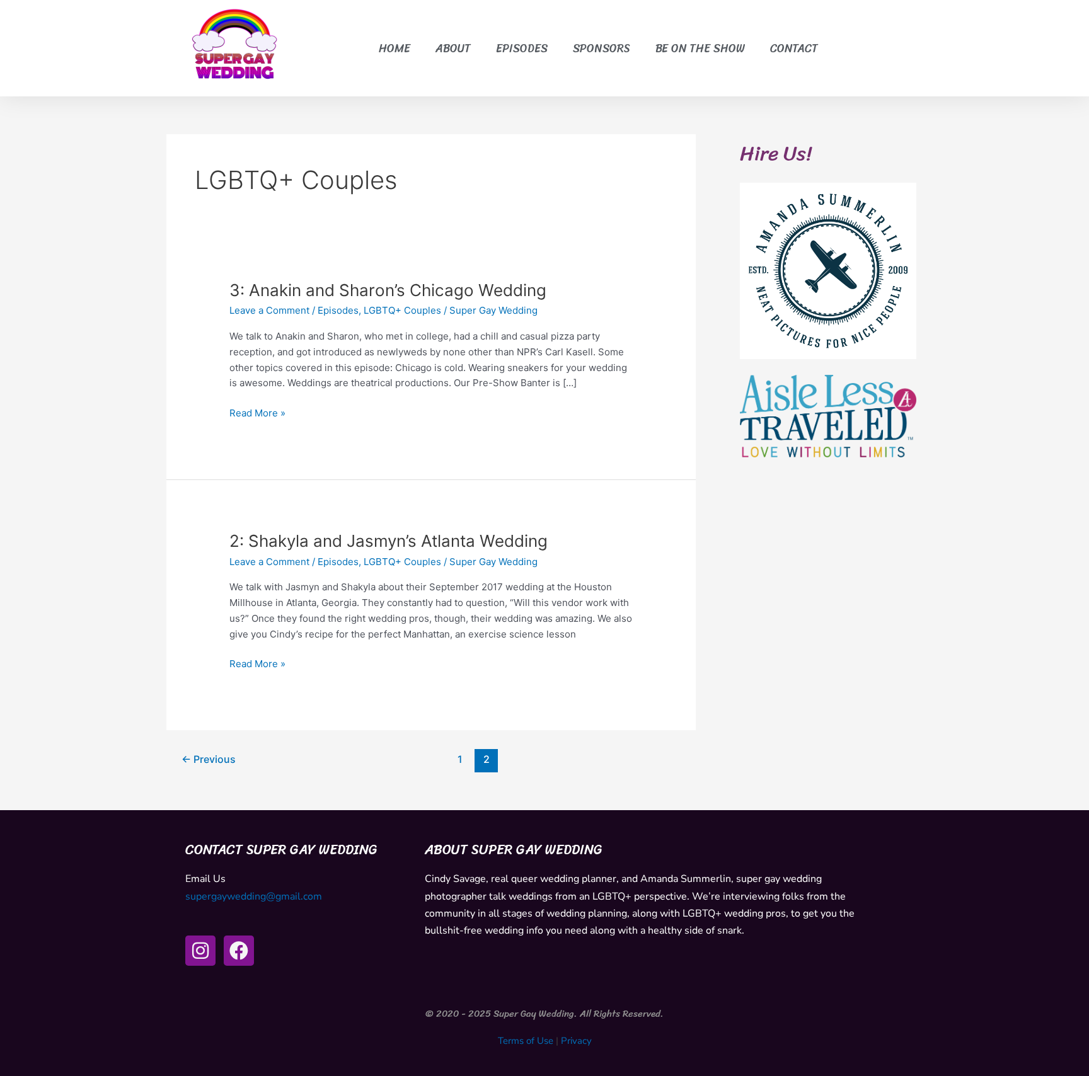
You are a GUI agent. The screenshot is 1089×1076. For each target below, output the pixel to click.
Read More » (257, 412)
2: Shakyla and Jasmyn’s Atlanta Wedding (388, 541)
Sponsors (601, 48)
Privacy (576, 1040)
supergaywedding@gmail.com (253, 896)
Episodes (522, 48)
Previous (209, 759)
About (453, 48)
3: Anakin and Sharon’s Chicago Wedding (387, 290)
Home (394, 48)
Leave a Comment (269, 310)
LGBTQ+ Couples (402, 310)
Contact (794, 48)
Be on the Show (700, 48)
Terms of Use (525, 1040)
